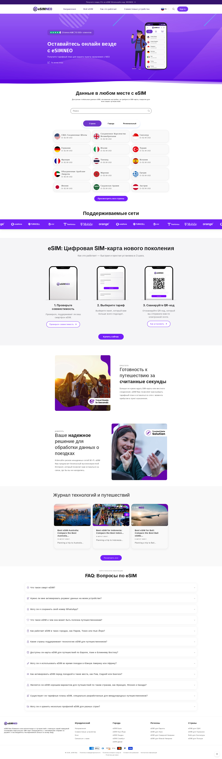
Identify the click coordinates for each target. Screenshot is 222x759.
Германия (66, 148)
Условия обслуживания (131, 752)
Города (111, 123)
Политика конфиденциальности (90, 752)
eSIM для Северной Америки (162, 735)
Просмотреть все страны (111, 198)
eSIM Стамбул (119, 738)
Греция (143, 173)
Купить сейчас (111, 336)
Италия (104, 148)
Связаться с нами (82, 738)
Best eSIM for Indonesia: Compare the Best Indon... (110, 531)
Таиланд (104, 159)
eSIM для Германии (196, 732)
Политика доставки (112, 755)
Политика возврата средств (112, 752)
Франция (65, 159)
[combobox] (111, 111)
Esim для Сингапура (196, 735)
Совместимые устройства (85, 732)
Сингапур (144, 135)
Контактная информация (149, 752)
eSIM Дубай (117, 742)
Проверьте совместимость (61, 324)
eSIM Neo (74, 752)
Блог (77, 735)
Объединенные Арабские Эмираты (73, 172)
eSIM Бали (117, 728)
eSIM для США (194, 728)
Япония (64, 186)
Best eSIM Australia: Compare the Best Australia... (68, 533)
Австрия (144, 186)
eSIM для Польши (195, 738)
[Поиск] (148, 110)
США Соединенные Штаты (74, 135)
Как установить (157, 324)
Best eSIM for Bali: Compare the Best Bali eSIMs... (147, 533)
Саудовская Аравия (110, 186)
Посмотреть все (111, 558)
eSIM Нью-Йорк (119, 732)
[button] (173, 9)
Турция (143, 148)
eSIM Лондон (118, 735)
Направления (80, 728)
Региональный (129, 123)
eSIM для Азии (157, 732)
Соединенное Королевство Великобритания (113, 135)
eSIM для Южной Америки (161, 738)
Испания (144, 159)
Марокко (105, 173)
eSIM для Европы (158, 728)
